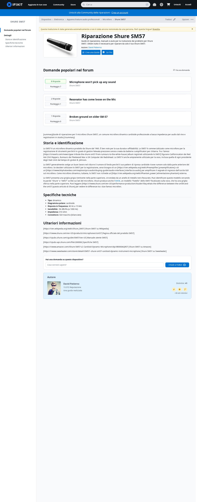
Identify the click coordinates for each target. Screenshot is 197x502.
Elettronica (59, 19)
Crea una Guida (92, 52)
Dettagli (7, 35)
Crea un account (119, 12)
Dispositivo (46, 19)
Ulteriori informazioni (15, 46)
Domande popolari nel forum (17, 30)
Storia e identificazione (15, 39)
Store (73, 4)
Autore (51, 277)
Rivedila (156, 29)
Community (58, 4)
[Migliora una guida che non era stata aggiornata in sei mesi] (185, 289)
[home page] (15, 4)
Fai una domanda (183, 70)
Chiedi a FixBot (175, 265)
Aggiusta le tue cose (37, 4)
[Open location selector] (161, 4)
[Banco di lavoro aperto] (154, 4)
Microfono (107, 19)
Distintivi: (181, 283)
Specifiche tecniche (14, 43)
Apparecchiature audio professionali (83, 19)
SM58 (117, 180)
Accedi (188, 4)
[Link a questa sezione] (42, 143)
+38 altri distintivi (181, 293)
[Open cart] (168, 4)
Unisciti (177, 4)
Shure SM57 (17, 21)
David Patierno (95, 47)
